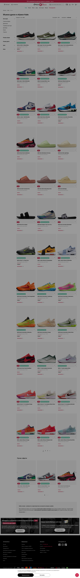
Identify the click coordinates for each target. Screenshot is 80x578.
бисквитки (29, 570)
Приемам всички (25, 575)
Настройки (42, 575)
